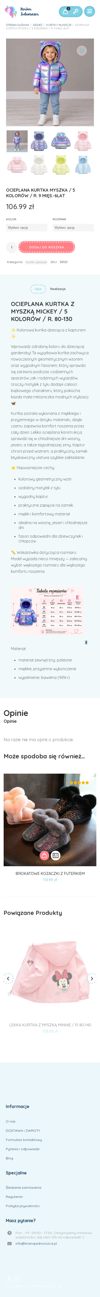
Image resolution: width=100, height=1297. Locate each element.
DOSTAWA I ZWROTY (23, 1130)
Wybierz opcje (44, 855)
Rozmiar (59, 219)
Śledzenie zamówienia (23, 1187)
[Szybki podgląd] (55, 855)
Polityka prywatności (23, 1206)
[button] (82, 50)
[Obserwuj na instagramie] (17, 1278)
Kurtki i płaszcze (58, 25)
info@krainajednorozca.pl (36, 1243)
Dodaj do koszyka (46, 247)
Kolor (11, 219)
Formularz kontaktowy (24, 1140)
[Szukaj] (75, 11)
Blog (9, 1158)
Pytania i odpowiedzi (23, 1149)
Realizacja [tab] (58, 289)
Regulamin (14, 1197)
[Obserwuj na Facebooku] (9, 1278)
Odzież (37, 25)
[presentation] (8, 978)
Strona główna (17, 25)
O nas (11, 1121)
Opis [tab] (38, 289)
